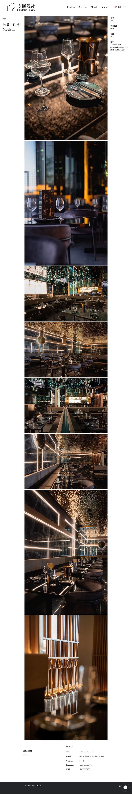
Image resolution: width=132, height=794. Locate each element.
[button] (104, 7)
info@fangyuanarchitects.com (92, 756)
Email (25, 755)
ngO (32, 9)
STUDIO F (23, 9)
